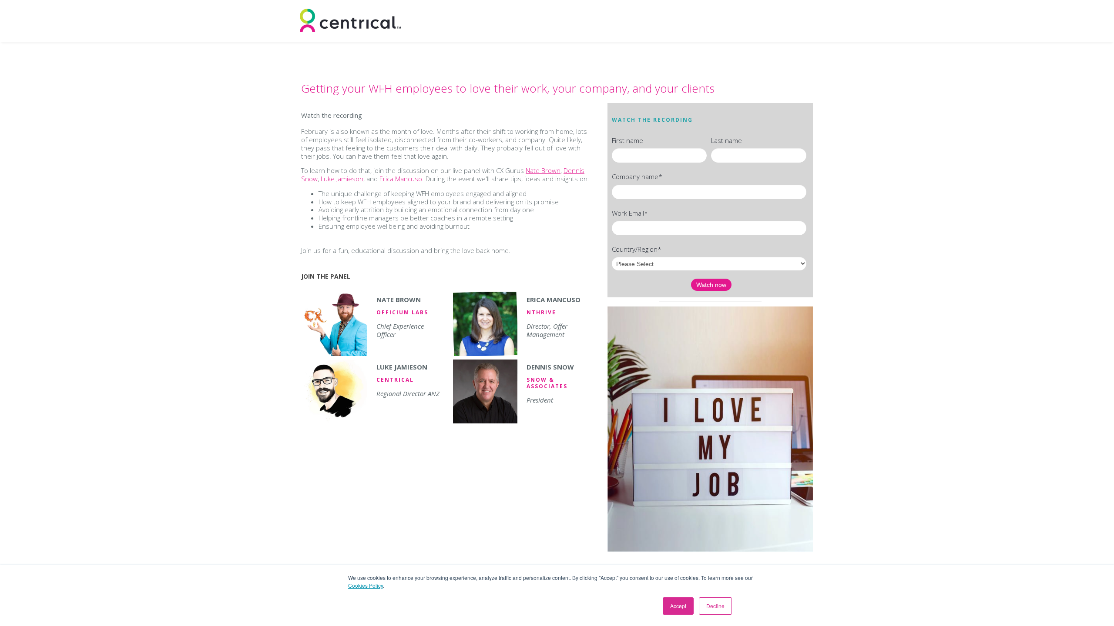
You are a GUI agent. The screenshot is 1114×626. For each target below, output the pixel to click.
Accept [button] (678, 605)
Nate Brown (543, 170)
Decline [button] (715, 605)
